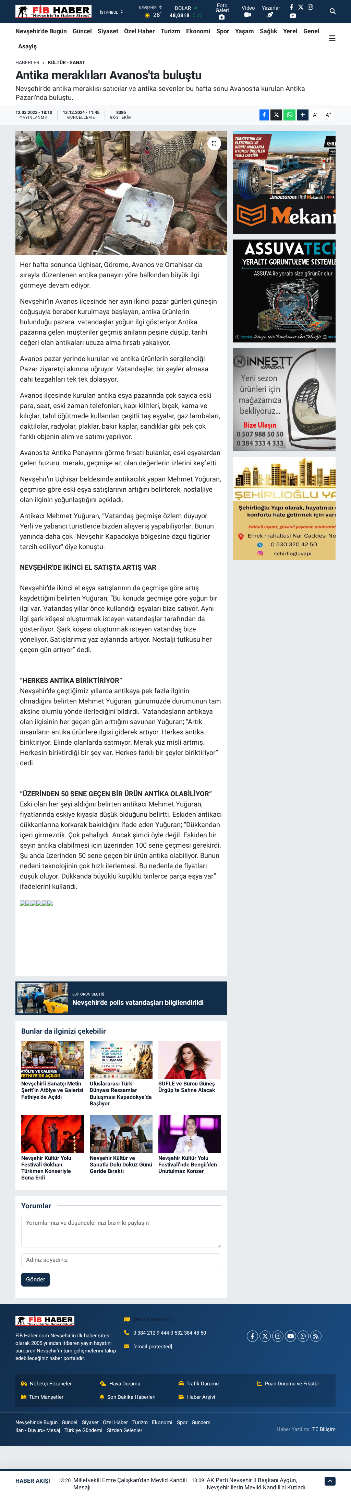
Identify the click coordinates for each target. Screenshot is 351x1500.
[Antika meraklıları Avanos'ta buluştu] (121, 193)
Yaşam (244, 31)
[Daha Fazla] (302, 115)
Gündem (201, 1422)
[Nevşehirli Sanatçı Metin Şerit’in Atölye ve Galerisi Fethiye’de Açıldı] (52, 1059)
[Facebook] (252, 1336)
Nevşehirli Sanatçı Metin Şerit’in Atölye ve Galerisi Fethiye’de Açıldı (52, 1090)
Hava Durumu (124, 1384)
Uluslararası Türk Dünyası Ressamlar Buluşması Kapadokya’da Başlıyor (121, 1093)
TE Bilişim (324, 1429)
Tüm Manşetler (46, 1397)
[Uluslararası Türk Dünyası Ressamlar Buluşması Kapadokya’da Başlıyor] (121, 1059)
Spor (222, 31)
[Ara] (333, 11)
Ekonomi (198, 31)
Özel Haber (139, 31)
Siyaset (108, 31)
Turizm (170, 31)
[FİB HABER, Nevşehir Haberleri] (53, 11)
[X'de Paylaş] (276, 115)
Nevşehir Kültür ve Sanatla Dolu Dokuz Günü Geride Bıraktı (121, 1164)
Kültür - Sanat (66, 62)
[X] (265, 1336)
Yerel (290, 31)
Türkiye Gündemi (83, 1430)
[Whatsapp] (303, 1336)
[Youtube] (290, 1336)
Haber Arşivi (201, 1397)
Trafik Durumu (202, 1384)
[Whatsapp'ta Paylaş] (289, 115)
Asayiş (27, 46)
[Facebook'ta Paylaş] (264, 115)
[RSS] (316, 1336)
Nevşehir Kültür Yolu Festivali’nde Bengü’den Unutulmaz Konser (187, 1164)
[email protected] (153, 1319)
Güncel (82, 31)
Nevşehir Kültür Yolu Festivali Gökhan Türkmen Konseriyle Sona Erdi (46, 1168)
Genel (311, 31)
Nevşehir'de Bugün (41, 31)
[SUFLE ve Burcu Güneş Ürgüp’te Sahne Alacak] (189, 1059)
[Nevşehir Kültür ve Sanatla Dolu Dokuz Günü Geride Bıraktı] (121, 1133)
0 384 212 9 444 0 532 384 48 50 (169, 1333)
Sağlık (268, 31)
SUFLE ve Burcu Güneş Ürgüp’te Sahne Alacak (186, 1086)
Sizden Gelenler (124, 1430)
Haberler (27, 62)
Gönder (35, 1279)
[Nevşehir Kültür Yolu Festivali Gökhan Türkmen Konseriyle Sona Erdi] (52, 1133)
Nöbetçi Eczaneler (51, 1384)
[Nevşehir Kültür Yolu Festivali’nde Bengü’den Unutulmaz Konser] (189, 1133)
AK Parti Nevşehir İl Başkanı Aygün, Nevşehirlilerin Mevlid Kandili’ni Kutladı (256, 1484)
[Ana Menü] (332, 38)
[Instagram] (277, 1336)
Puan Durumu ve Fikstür (292, 1384)
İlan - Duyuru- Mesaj (37, 1430)
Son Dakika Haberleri (131, 1397)
